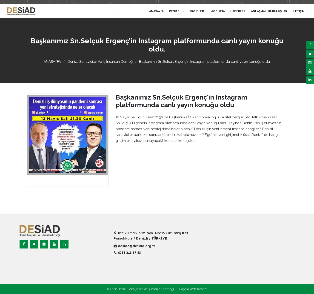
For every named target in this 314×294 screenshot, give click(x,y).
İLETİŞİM (299, 11)
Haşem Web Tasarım (193, 289)
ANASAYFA (156, 11)
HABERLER (237, 11)
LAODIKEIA (217, 11)
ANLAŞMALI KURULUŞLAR (269, 11)
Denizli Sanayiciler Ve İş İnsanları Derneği (100, 62)
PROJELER (196, 11)
